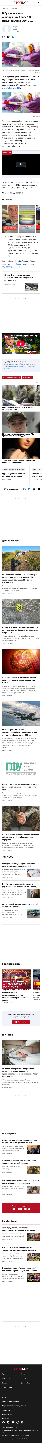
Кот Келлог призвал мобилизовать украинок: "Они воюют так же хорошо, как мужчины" (19, 887)
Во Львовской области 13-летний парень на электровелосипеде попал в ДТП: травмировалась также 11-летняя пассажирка (20, 578)
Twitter (27, 366)
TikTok (7, 368)
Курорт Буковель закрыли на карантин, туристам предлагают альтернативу (18, 278)
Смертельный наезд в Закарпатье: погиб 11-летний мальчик (20, 905)
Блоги (23, 1378)
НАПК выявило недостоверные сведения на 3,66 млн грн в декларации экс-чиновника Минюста (20, 1143)
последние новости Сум (11, 377)
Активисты (6, 1410)
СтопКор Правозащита (10, 1402)
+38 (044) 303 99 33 (21, 1209)
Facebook (14, 366)
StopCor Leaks (9, 1221)
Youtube (21, 366)
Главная (5, 8)
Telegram (7, 366)
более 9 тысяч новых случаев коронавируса (18, 265)
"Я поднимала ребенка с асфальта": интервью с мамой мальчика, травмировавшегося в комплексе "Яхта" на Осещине (20, 1072)
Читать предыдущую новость (13, 469)
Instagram (33, 366)
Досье (4, 1383)
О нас (4, 1397)
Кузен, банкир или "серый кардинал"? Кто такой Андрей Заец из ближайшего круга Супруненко (19, 1271)
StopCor (15, 27)
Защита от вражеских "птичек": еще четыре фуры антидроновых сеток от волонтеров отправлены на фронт (16, 995)
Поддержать (23, 1022)
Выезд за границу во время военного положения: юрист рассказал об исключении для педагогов (18, 866)
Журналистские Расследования (14, 1406)
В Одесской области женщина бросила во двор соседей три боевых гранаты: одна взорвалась (20, 630)
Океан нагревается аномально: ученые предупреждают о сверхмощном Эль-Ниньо (19, 680)
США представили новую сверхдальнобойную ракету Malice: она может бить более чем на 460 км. (19, 732)
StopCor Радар (7, 1387)
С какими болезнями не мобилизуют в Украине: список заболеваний (19, 1161)
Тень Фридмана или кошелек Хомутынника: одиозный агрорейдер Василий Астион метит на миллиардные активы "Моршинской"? (20, 1232)
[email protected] (22, 1439)
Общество (13, 8)
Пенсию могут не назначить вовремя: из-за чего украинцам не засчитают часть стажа (20, 787)
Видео (23, 1374)
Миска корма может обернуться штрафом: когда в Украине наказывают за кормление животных (21, 1183)
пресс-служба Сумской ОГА (19, 86)
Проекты (5, 1374)
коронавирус (27, 377)
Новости (5, 1378)
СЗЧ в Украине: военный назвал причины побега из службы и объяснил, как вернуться (20, 837)
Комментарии (12, 489)
